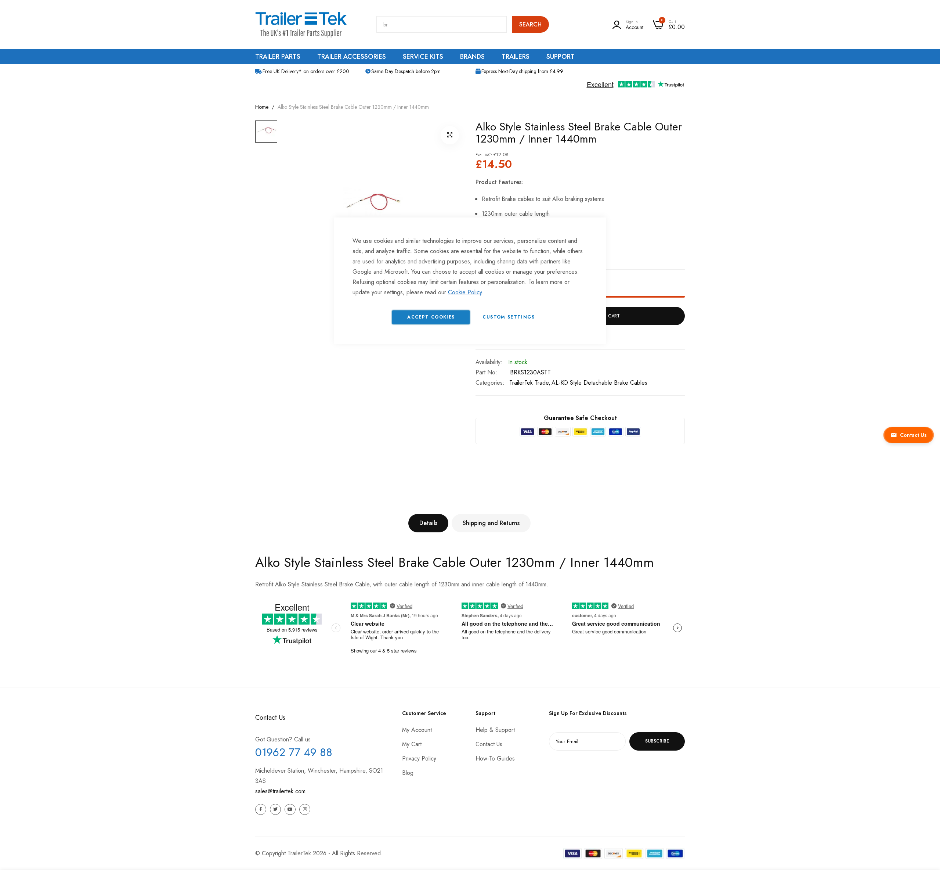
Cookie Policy (465, 292)
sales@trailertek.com (280, 791)
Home (261, 107)
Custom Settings (508, 317)
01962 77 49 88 (293, 752)
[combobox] (441, 24)
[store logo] (301, 24)
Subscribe (657, 741)
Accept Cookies (431, 317)
